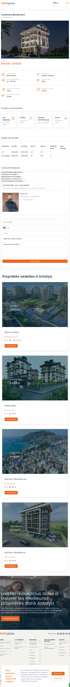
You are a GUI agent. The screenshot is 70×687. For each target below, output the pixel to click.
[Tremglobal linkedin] (58, 634)
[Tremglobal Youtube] (69, 634)
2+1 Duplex (6, 156)
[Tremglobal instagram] (66, 634)
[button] (5, 228)
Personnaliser (58, 678)
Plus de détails (11, 346)
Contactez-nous (10, 619)
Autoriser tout (58, 673)
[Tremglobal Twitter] (63, 634)
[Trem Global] (7, 634)
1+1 (3, 152)
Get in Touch (35, 261)
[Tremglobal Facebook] (61, 634)
